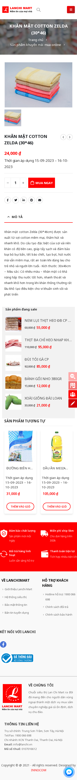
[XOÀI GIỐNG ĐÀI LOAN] (13, 402)
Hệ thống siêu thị (16, 597)
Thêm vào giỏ (20, 506)
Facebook (7, 200)
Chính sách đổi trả (56, 607)
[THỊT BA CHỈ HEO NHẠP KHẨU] (13, 343)
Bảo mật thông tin (16, 605)
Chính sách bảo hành (58, 614)
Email (39, 200)
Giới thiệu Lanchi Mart (18, 589)
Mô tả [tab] (17, 217)
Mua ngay (44, 183)
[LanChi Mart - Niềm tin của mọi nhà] (17, 9)
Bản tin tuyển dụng (17, 613)
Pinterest (31, 200)
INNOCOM (38, 770)
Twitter (15, 200)
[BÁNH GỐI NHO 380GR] (13, 382)
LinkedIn (23, 200)
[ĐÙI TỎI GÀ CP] (13, 363)
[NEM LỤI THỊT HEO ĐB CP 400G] (13, 324)
